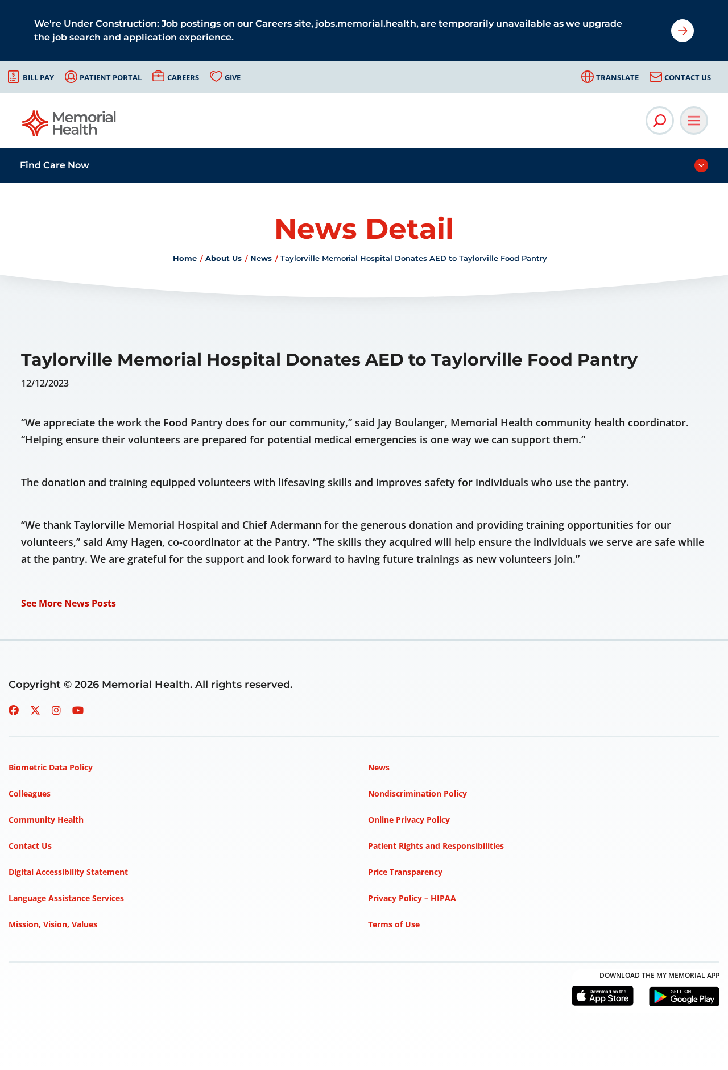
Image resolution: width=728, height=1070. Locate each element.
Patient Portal (111, 77)
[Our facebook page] (14, 710)
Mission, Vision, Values (53, 924)
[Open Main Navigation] (694, 120)
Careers (183, 77)
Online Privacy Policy (409, 819)
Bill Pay (38, 77)
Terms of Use (394, 924)
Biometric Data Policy (51, 767)
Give (233, 77)
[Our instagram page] (56, 710)
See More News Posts (68, 603)
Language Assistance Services (66, 898)
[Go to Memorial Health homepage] (69, 127)
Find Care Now (54, 165)
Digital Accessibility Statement (68, 871)
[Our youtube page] (78, 710)
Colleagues (30, 793)
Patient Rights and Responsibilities (436, 845)
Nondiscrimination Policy (417, 793)
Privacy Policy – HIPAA (412, 898)
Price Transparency (405, 871)
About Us (223, 258)
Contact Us (687, 77)
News (261, 258)
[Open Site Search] (660, 120)
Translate (617, 77)
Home (185, 258)
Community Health (46, 819)
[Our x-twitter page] (35, 710)
